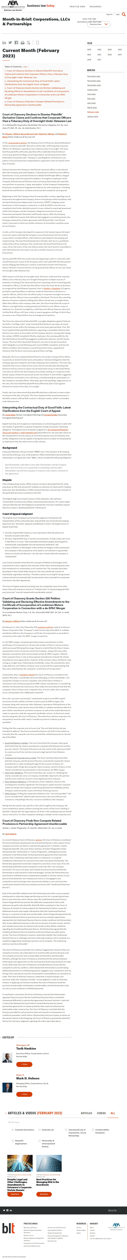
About (92, 1227)
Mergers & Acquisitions (55, 1233)
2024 (110, 49)
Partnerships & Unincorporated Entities (48, 1144)
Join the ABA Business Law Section (100, 1238)
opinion (39, 840)
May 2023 (91, 98)
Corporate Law (48, 1130)
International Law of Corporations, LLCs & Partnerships (77, 1133)
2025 (99, 49)
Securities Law (52, 1241)
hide (25, 67)
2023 (120, 49)
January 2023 (92, 116)
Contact (92, 1230)
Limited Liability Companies (102, 1131)
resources (95, 6)
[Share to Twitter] (10, 42)
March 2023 (92, 107)
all (113, 1113)
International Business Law (32, 1246)
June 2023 (91, 94)
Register (109, 14)
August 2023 (92, 90)
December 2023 (93, 76)
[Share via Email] (22, 42)
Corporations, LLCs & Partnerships (34, 1243)
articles (86, 1113)
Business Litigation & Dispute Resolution (33, 1231)
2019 (120, 54)
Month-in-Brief (81, 1230)
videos (101, 1113)
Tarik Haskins (26, 1048)
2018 (89, 59)
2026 (89, 49)
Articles (79, 1227)
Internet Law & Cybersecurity (57, 1227)
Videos (79, 1233)
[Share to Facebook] (16, 42)
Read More (15, 1194)
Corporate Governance (24, 1130)
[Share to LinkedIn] (4, 42)
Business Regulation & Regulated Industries (34, 1239)
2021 (99, 54)
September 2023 (94, 85)
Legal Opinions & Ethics (55, 1230)
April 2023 (91, 103)
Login (118, 14)
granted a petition (45, 627)
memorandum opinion (17, 143)
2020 (110, 54)
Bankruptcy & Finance (30, 1227)
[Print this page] (28, 42)
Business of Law (28, 1235)
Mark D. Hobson (27, 1078)
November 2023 (93, 81)
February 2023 (93, 112)
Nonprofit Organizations (21, 1142)
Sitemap (92, 1233)
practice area (77, 6)
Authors (92, 1236)
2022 (89, 54)
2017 (99, 59)
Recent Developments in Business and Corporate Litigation (58, 1237)
